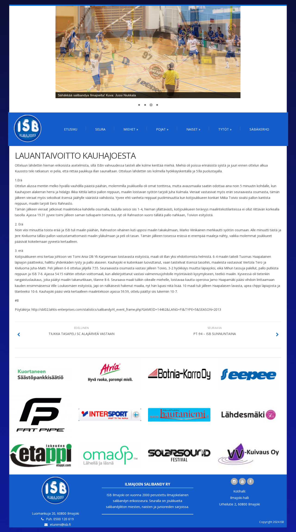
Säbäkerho (259, 129)
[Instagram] (234, 481)
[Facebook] (250, 481)
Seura (100, 129)
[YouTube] (242, 481)
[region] (148, 59)
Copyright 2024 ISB (271, 522)
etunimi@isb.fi (60, 524)
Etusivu (70, 129)
